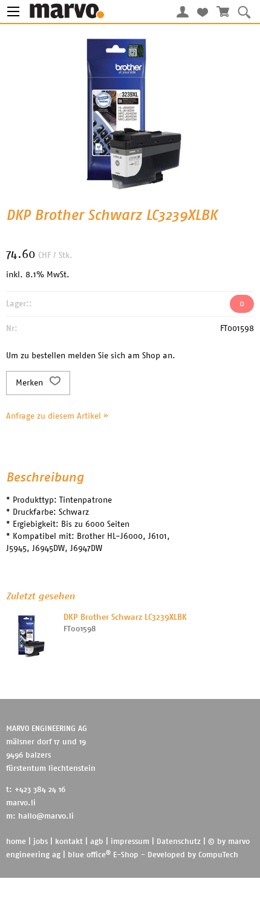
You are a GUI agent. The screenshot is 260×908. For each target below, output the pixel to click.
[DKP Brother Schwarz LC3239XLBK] (30, 635)
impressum (130, 842)
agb (96, 842)
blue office (89, 855)
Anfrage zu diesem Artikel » (57, 416)
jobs (40, 842)
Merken (30, 383)
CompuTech (218, 855)
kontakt (69, 842)
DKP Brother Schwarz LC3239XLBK (125, 617)
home (16, 842)
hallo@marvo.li (46, 816)
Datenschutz (179, 842)
